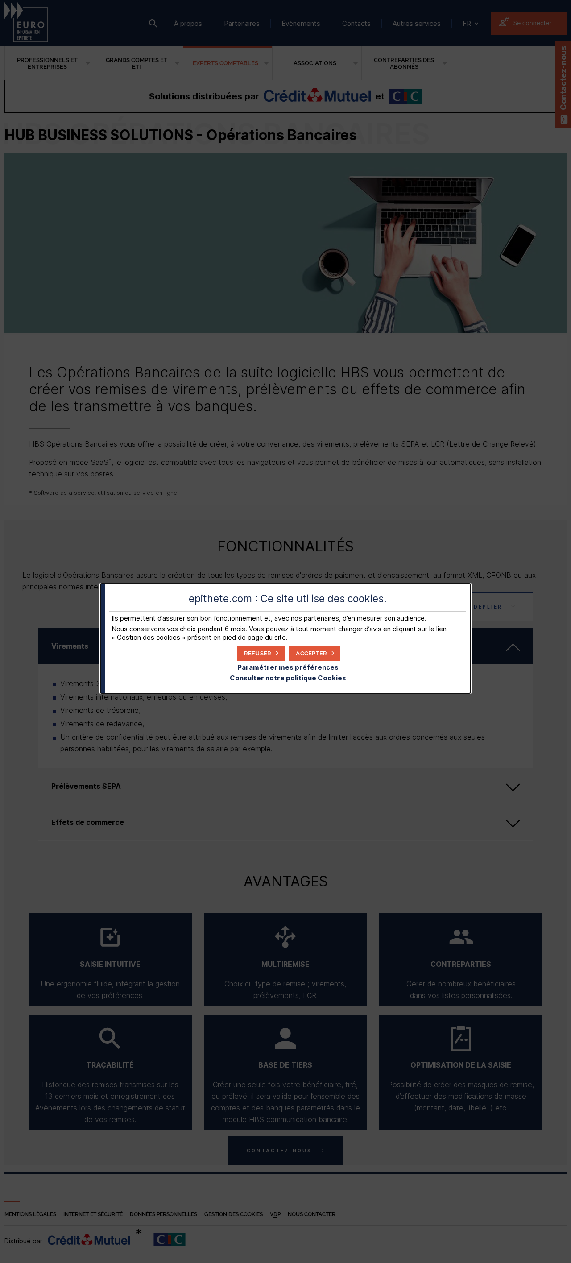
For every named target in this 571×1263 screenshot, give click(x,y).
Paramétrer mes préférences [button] (288, 667)
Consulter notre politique (288, 678)
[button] (314, 653)
